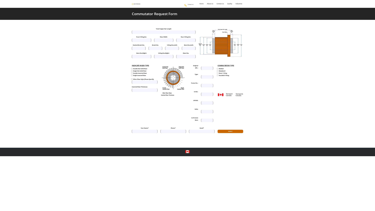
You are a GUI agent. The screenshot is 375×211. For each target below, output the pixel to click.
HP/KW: (195, 100)
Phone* (173, 128)
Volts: (196, 109)
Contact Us (220, 4)
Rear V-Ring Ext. (186, 37)
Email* (202, 128)
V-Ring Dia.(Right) (163, 53)
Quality (229, 4)
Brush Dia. (155, 45)
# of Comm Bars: (194, 119)
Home (201, 4)
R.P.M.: (196, 92)
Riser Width (163, 37)
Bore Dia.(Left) (188, 45)
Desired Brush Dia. (139, 45)
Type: (196, 74)
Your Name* (145, 128)
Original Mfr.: (195, 67)
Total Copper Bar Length (163, 29)
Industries (239, 4)
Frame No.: (194, 83)
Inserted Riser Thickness (139, 87)
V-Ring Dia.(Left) (172, 45)
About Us (210, 4)
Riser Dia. (186, 53)
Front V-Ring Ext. (141, 37)
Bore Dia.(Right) (141, 53)
